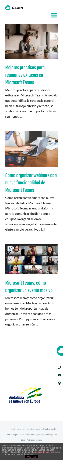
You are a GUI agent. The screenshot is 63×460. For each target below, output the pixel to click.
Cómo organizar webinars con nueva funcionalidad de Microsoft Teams (26, 149)
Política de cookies (34, 440)
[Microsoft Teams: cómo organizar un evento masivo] (31, 259)
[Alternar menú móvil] (54, 15)
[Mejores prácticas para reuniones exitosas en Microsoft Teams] (31, 41)
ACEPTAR (31, 457)
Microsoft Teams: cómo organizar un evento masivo (26, 259)
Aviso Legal (50, 429)
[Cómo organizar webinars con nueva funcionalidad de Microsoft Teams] (31, 149)
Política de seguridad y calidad (38, 434)
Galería (37, 41)
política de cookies (44, 452)
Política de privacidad (15, 434)
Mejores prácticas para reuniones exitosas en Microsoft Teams (26, 41)
